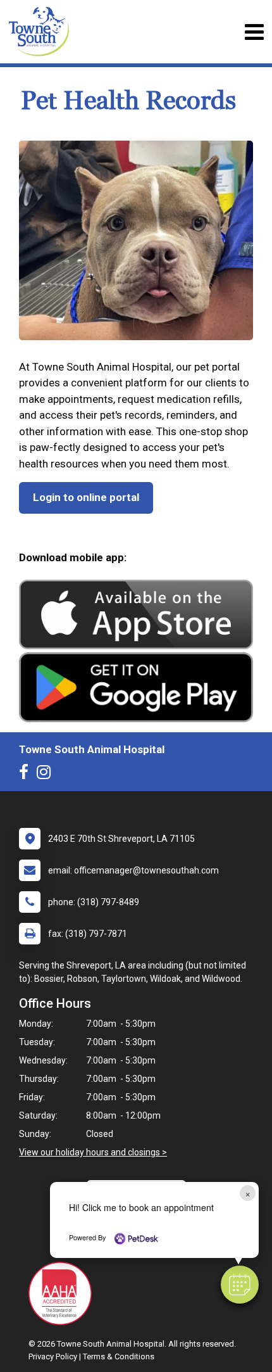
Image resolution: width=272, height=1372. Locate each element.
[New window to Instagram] (47, 775)
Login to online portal (86, 497)
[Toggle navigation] (254, 32)
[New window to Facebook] (27, 775)
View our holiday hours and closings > (93, 1152)
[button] (240, 1285)
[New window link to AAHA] (63, 1293)
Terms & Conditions (118, 1356)
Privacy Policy (52, 1356)
